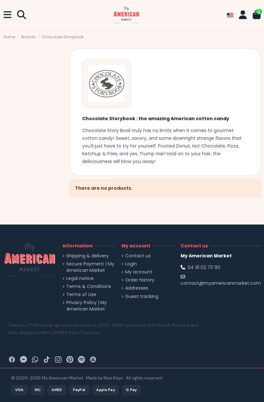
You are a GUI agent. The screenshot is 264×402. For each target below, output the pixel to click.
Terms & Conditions (88, 286)
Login (131, 264)
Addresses (136, 288)
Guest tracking (141, 296)
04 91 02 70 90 (204, 267)
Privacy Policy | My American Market (86, 306)
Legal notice (80, 278)
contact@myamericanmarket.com (221, 283)
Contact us (138, 256)
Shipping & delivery (87, 256)
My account (138, 272)
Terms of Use (81, 295)
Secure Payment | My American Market (90, 267)
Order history (140, 280)
